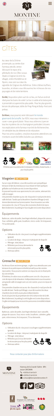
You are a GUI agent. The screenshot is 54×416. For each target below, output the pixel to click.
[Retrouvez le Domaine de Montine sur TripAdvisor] (40, 388)
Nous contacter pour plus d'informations (27, 354)
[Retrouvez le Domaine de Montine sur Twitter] (31, 388)
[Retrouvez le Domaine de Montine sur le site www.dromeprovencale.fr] (14, 408)
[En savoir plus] (29, 408)
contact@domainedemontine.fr (35, 378)
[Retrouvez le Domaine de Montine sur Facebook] (23, 388)
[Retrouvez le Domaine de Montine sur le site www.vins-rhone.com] (41, 399)
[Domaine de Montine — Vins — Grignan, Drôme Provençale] (27, 10)
